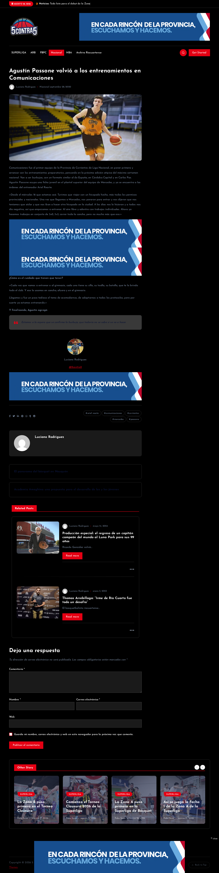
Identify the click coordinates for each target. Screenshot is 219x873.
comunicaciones (114, 413)
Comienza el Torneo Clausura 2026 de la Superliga (83, 806)
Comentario (17, 669)
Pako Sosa (22, 818)
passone (135, 419)
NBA (69, 52)
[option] (36, 800)
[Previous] (196, 767)
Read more (72, 555)
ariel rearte (93, 413)
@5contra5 (75, 367)
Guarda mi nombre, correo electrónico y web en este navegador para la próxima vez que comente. (73, 734)
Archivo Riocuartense (89, 52)
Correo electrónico (88, 699)
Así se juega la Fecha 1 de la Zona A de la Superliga (182, 806)
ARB (33, 52)
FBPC (43, 52)
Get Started (199, 52)
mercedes (119, 419)
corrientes (134, 413)
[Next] (202, 767)
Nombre (15, 699)
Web (12, 717)
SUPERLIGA (18, 52)
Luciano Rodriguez (26, 87)
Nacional (56, 52)
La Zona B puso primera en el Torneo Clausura (35, 806)
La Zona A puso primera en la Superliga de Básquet (133, 806)
